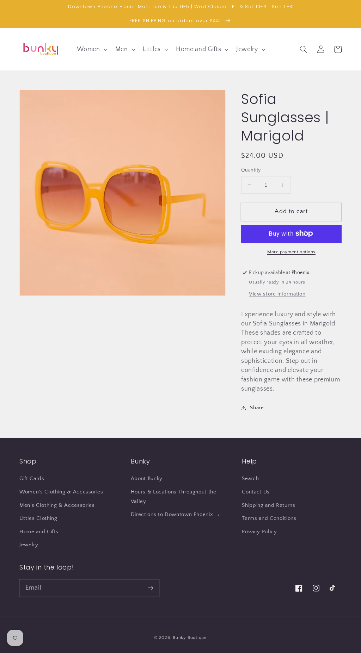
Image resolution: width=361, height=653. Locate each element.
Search (250, 478)
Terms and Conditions (269, 518)
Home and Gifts (38, 532)
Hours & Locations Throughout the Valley (173, 496)
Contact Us (256, 492)
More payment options (291, 251)
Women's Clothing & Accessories (61, 492)
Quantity (251, 170)
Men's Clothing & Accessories (56, 505)
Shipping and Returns (268, 505)
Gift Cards (31, 478)
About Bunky (147, 478)
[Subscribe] (150, 587)
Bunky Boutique (190, 637)
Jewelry (28, 545)
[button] (91, 49)
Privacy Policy (259, 532)
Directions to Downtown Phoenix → (175, 514)
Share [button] (257, 408)
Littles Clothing (38, 518)
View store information (277, 294)
